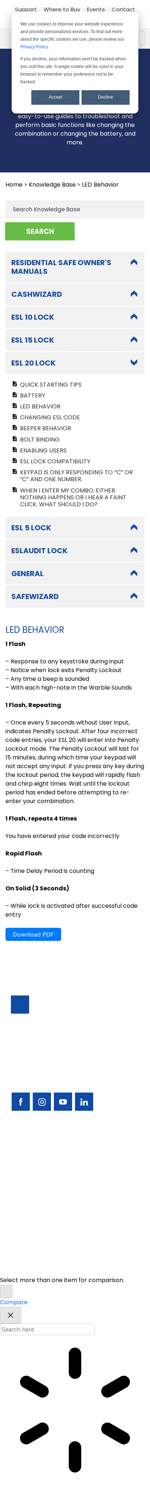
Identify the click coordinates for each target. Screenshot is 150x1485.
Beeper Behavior (45, 428)
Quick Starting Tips (51, 384)
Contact (123, 9)
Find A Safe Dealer (37, 1178)
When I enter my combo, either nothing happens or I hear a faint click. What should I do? (73, 497)
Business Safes (31, 1149)
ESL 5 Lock (31, 528)
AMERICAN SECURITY (59, 1260)
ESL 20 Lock (33, 363)
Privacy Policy (34, 46)
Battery (32, 395)
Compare (14, 1302)
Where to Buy (62, 9)
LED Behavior (40, 406)
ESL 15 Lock (32, 340)
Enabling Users (43, 450)
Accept (55, 97)
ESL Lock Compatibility (55, 461)
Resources (26, 1207)
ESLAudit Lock (39, 551)
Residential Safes (35, 1168)
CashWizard (36, 294)
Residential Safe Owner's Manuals (61, 267)
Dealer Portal (30, 1237)
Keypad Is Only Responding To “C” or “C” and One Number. (76, 476)
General (27, 573)
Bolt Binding (40, 439)
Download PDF (33, 934)
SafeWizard (35, 596)
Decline (105, 97)
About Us (24, 1227)
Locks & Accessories (40, 1188)
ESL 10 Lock (32, 317)
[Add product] (6, 1291)
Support (26, 9)
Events (96, 9)
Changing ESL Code (50, 417)
